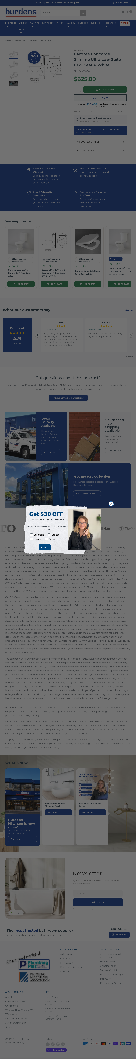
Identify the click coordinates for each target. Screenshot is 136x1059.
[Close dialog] (111, 503)
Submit (44, 547)
